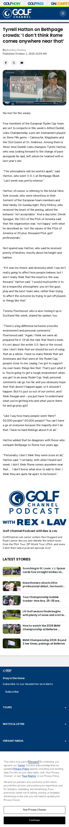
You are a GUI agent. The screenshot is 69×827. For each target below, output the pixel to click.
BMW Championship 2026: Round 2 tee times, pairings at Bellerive (44, 642)
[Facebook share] (6, 63)
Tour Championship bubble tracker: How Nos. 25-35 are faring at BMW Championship (42, 599)
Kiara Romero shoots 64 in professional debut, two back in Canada (44, 584)
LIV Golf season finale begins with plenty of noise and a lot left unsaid (44, 613)
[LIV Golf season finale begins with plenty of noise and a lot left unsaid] (11, 615)
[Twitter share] (14, 63)
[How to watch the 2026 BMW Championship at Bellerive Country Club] (11, 629)
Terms (21, 765)
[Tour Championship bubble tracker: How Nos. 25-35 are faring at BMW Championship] (11, 600)
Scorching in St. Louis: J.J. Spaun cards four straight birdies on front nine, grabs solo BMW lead (44, 570)
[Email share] (22, 63)
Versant (33, 761)
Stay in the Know (14, 678)
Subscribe (12, 692)
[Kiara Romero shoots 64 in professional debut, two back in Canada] (11, 586)
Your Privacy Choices (34, 809)
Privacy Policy (21, 769)
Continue (34, 820)
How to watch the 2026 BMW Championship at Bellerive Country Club (41, 627)
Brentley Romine (16, 50)
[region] (34, 789)
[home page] (17, 13)
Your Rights (29, 776)
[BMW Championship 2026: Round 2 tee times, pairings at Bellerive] (11, 643)
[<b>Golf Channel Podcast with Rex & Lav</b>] (34, 508)
